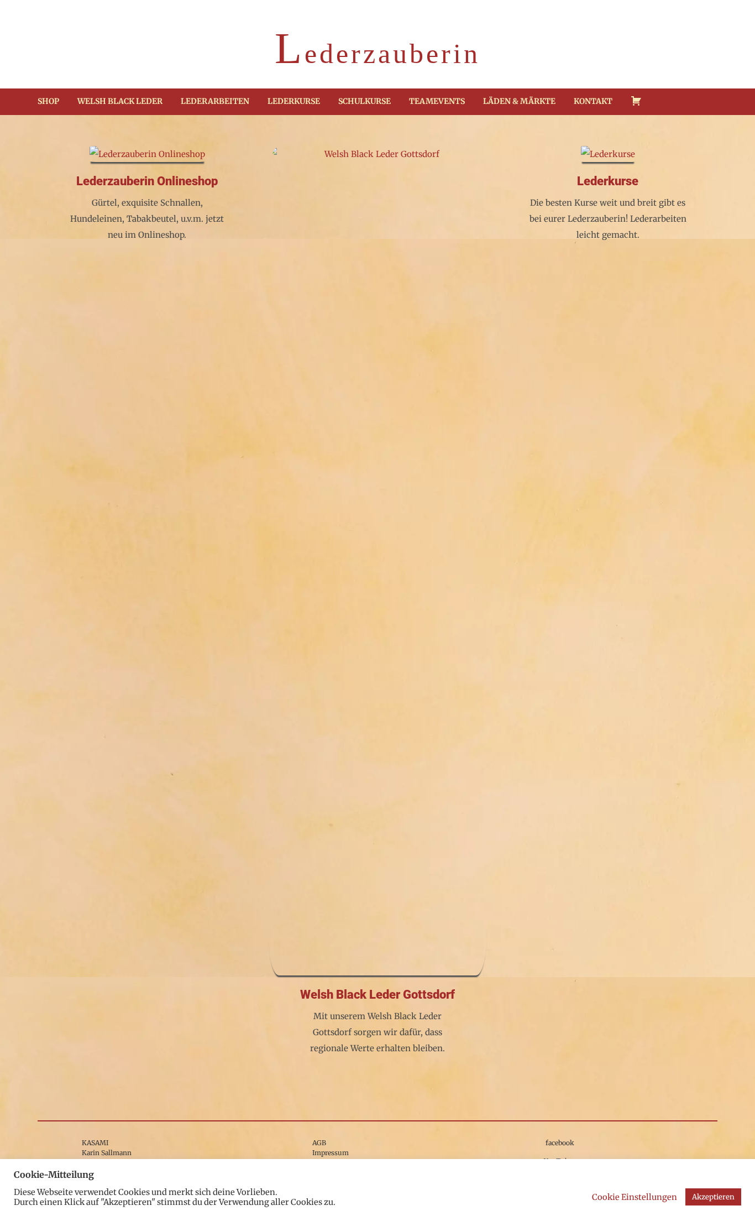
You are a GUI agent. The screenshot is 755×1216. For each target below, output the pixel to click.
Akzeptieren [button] (713, 1197)
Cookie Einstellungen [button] (634, 1197)
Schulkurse (364, 101)
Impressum (330, 1153)
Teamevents (437, 101)
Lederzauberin (377, 51)
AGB (319, 1143)
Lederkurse (294, 101)
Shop (48, 101)
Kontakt (593, 101)
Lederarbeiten (215, 101)
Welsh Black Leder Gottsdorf (377, 994)
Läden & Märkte (519, 101)
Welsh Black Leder (119, 101)
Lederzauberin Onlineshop (147, 181)
